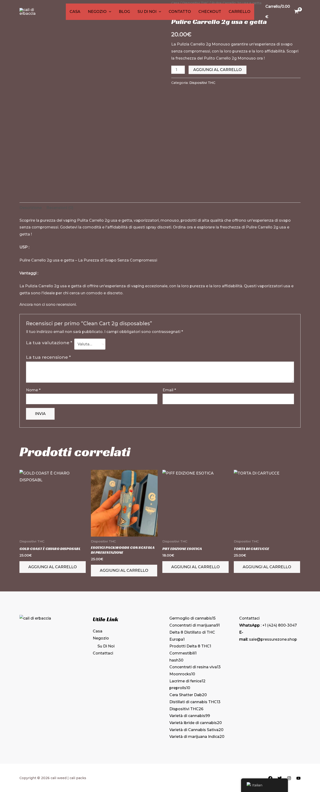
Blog (124, 11)
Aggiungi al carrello (217, 69)
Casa (75, 11)
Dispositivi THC (202, 83)
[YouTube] (298, 778)
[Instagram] (289, 778)
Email (169, 390)
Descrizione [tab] (30, 207)
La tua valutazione (49, 342)
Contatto (180, 11)
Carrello (239, 11)
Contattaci (103, 653)
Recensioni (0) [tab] (59, 207)
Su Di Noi (147, 11)
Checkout (209, 11)
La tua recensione (48, 357)
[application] (109, 12)
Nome (33, 390)
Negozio (97, 11)
